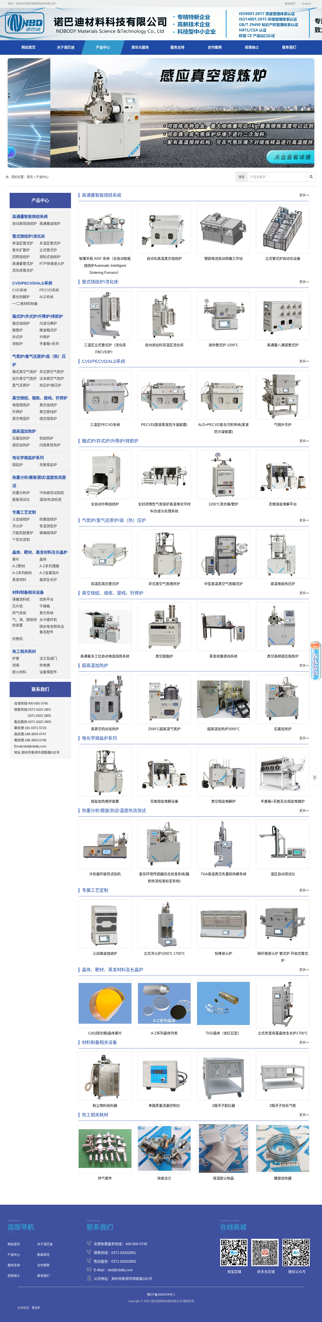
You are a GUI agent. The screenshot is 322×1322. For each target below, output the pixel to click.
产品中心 (103, 47)
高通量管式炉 (22, 263)
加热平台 (46, 599)
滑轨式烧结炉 (49, 257)
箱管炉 (17, 330)
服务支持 (177, 47)
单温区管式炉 (22, 243)
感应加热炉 (21, 445)
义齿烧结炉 (21, 519)
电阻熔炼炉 (21, 405)
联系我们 (290, 3)
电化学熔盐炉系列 (99, 738)
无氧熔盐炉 (48, 465)
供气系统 (19, 613)
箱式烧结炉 (21, 323)
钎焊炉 (17, 412)
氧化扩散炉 (21, 250)
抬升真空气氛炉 (24, 378)
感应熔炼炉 (48, 418)
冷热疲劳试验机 (51, 493)
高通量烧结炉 (49, 223)
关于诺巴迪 (65, 47)
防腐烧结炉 (48, 519)
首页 (30, 177)
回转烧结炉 (21, 257)
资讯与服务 (140, 47)
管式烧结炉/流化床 (100, 282)
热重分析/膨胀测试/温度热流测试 (114, 810)
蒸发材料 (19, 580)
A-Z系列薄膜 (49, 566)
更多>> (304, 195)
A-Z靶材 (18, 566)
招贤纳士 (252, 47)
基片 (15, 559)
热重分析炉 (21, 493)
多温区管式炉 (49, 243)
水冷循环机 (48, 620)
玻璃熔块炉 (48, 533)
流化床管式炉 (22, 270)
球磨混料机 (21, 599)
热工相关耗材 (95, 1115)
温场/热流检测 (50, 499)
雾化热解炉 (21, 297)
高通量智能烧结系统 (101, 195)
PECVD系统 (49, 290)
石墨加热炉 (21, 438)
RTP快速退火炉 (51, 263)
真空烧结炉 (48, 405)
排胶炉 (17, 344)
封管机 (17, 639)
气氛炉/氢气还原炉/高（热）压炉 (114, 520)
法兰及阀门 (48, 658)
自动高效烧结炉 (24, 223)
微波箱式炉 (48, 330)
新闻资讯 (43, 1254)
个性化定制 (21, 539)
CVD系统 (19, 290)
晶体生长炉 (48, 580)
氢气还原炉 (21, 385)
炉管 (15, 658)
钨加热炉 (46, 438)
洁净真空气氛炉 (51, 378)
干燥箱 (44, 606)
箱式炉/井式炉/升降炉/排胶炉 (110, 441)
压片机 (17, 606)
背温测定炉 (48, 526)
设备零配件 (48, 672)
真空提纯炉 (48, 412)
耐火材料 (19, 672)
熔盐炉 (17, 465)
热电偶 (44, 665)
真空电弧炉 (21, 418)
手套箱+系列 (49, 344)
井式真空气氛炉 (51, 372)
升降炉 (44, 337)
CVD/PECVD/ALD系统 (103, 361)
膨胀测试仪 (21, 499)
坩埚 (15, 665)
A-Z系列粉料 (22, 573)
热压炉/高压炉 (50, 385)
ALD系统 (46, 297)
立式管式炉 (48, 250)
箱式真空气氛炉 (24, 372)
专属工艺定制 (95, 890)
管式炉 (36, 1307)
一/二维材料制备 (25, 304)
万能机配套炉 (22, 533)
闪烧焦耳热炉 (49, 445)
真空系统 (46, 613)
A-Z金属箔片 (49, 573)
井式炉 (17, 337)
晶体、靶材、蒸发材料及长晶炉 (112, 969)
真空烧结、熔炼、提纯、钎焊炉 (112, 593)
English (306, 3)
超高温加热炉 (95, 665)
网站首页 (28, 47)
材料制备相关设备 (99, 1042)
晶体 (42, 559)
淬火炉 (17, 526)
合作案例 (215, 47)
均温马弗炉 (48, 323)
